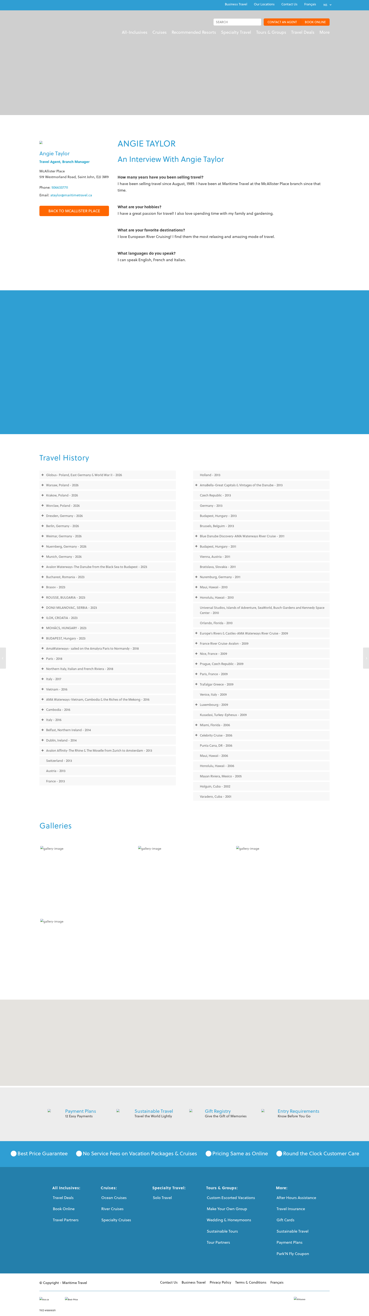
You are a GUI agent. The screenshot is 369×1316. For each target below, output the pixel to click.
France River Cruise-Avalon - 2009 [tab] (224, 643)
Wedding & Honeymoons (229, 1220)
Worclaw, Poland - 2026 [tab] (63, 505)
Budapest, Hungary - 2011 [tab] (218, 546)
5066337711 (60, 187)
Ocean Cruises (114, 1197)
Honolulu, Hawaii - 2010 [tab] (217, 597)
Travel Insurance (291, 1208)
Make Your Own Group (227, 1208)
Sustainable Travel (154, 1111)
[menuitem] (236, 4)
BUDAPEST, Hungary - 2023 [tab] (66, 638)
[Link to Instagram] (58, 4)
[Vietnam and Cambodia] (86, 880)
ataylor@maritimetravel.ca (71, 195)
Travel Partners (66, 1220)
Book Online (64, 1208)
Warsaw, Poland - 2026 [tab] (62, 485)
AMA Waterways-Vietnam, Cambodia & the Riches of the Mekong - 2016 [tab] (98, 699)
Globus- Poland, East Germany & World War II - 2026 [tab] (84, 475)
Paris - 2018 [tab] (54, 658)
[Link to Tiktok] (67, 4)
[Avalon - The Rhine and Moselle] (282, 880)
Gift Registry (218, 1111)
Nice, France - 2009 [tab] (213, 653)
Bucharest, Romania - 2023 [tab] (65, 577)
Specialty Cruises (116, 1220)
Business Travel (236, 4)
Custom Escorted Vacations (231, 1197)
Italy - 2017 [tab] (53, 679)
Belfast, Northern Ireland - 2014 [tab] (68, 730)
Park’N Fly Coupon (293, 1253)
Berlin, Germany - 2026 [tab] (62, 526)
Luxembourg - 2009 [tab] (214, 704)
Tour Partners (218, 1242)
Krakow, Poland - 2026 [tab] (62, 495)
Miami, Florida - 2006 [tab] (215, 725)
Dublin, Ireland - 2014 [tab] (61, 740)
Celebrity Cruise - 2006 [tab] (216, 735)
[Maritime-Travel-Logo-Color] (52, 25)
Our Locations (264, 4)
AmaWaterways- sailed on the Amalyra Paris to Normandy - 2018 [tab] (92, 648)
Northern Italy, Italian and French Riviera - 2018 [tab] (79, 669)
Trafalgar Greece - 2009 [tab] (217, 684)
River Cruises (112, 1208)
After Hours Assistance (296, 1197)
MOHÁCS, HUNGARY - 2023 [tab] (66, 628)
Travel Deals (63, 1197)
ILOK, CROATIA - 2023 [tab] (62, 618)
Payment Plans (80, 1111)
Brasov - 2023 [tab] (55, 587)
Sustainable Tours (222, 1231)
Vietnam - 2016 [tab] (56, 689)
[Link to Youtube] (49, 4)
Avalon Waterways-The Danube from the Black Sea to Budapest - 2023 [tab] (96, 567)
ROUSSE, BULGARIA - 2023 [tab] (65, 597)
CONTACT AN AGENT (282, 22)
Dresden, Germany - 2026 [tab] (64, 516)
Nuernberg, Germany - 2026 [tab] (66, 546)
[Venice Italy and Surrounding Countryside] (184, 880)
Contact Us (289, 4)
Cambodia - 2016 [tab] (58, 709)
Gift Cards (285, 1220)
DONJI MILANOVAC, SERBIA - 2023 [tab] (71, 607)
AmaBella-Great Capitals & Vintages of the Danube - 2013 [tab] (241, 485)
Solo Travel (162, 1197)
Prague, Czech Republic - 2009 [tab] (222, 664)
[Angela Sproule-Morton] (3, 658)
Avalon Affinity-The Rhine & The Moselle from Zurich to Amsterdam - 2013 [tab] (99, 750)
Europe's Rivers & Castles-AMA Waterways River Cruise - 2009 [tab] (244, 633)
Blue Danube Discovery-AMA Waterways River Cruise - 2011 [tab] (242, 536)
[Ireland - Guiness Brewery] (86, 953)
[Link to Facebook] (40, 4)
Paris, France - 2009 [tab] (214, 674)
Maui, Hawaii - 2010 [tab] (214, 587)
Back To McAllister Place (74, 211)
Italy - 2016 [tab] (54, 720)
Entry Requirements (298, 1111)
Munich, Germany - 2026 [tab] (64, 556)
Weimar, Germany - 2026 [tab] (64, 536)
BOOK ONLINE (315, 22)
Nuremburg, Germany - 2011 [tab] (220, 577)
